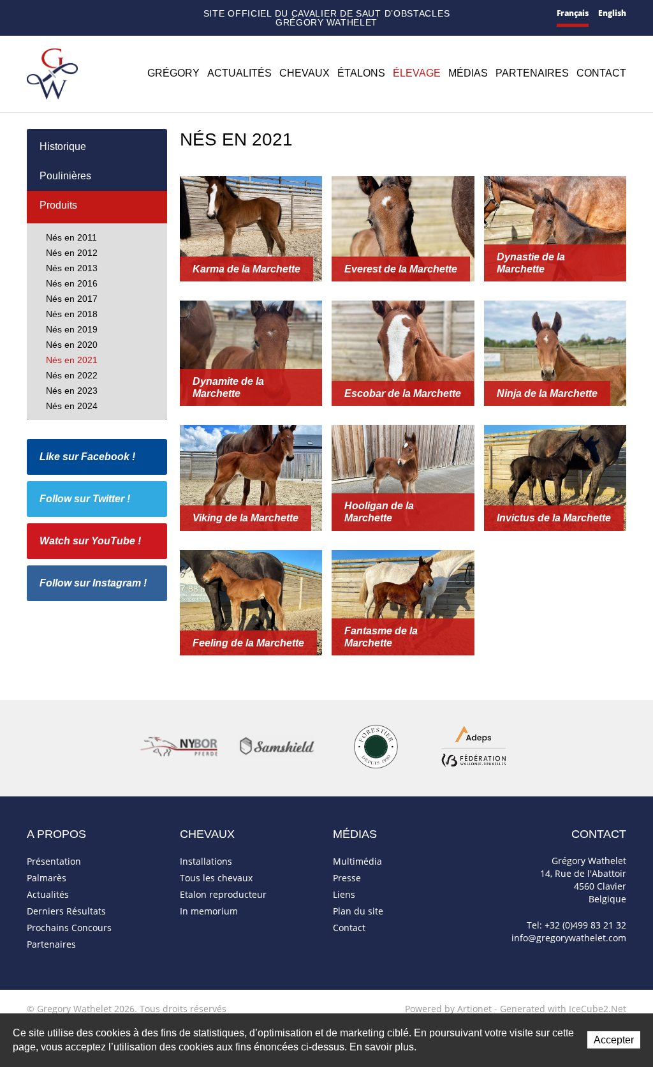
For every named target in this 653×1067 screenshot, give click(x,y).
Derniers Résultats (66, 911)
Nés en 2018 (72, 314)
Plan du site (72, 14)
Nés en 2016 (72, 283)
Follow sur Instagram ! (93, 583)
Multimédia (357, 861)
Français (573, 13)
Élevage (417, 73)
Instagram (144, 12)
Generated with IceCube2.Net (563, 1009)
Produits (58, 205)
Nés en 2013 (72, 268)
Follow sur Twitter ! (85, 498)
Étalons (361, 73)
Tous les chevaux (216, 878)
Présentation (54, 861)
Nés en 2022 (72, 375)
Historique (63, 146)
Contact (52, 14)
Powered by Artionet (448, 1009)
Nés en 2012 (72, 253)
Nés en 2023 (72, 390)
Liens (344, 894)
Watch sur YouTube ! (90, 540)
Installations (206, 861)
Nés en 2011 (71, 237)
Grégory (173, 73)
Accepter (614, 1039)
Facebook (90, 12)
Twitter (107, 14)
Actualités (239, 73)
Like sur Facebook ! (87, 456)
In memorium (209, 911)
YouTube (125, 14)
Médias (468, 73)
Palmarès (46, 878)
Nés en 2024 (72, 406)
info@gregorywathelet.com (568, 938)
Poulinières (65, 175)
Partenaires (532, 73)
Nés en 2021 (72, 360)
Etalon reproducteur (223, 894)
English (612, 13)
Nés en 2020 (72, 345)
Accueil (32, 14)
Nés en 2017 (72, 299)
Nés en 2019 (72, 329)
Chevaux (304, 73)
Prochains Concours (69, 928)
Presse (347, 878)
